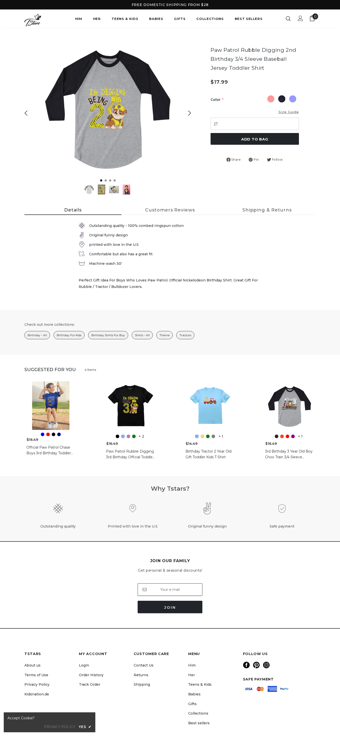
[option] (107, 109)
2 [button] (106, 180)
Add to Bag (254, 139)
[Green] (134, 436)
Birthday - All (37, 335)
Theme (165, 335)
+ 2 (141, 436)
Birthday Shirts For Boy (108, 335)
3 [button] (110, 180)
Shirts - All (142, 335)
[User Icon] (300, 18)
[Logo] (41, 20)
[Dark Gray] (276, 436)
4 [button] (114, 180)
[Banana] (202, 436)
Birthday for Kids (69, 335)
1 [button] (101, 180)
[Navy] (59, 434)
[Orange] (282, 436)
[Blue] (42, 434)
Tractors (185, 335)
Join (170, 607)
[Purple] (293, 436)
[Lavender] (128, 436)
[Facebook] (246, 665)
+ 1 (221, 436)
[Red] (48, 434)
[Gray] (213, 436)
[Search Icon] (288, 18)
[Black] (53, 434)
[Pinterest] (256, 665)
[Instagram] (266, 665)
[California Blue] (123, 436)
